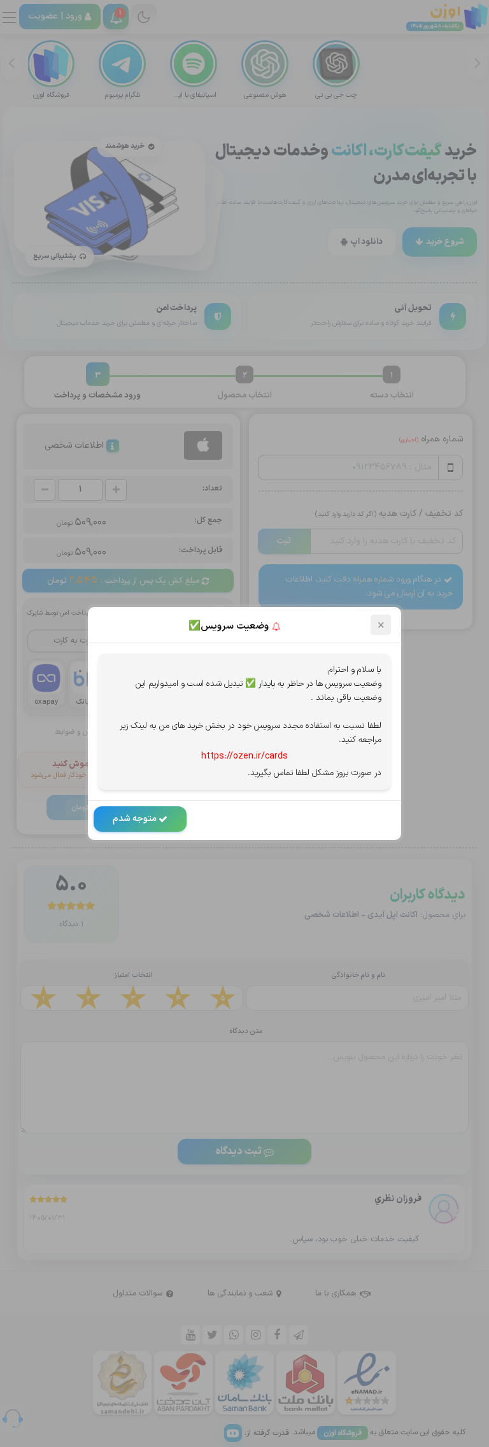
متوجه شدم (136, 818)
